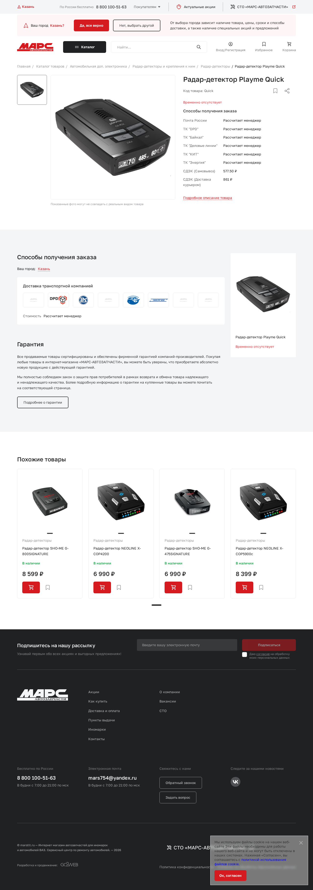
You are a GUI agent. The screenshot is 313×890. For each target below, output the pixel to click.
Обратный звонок (181, 783)
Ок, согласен (230, 875)
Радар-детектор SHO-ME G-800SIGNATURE (45, 551)
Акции (93, 692)
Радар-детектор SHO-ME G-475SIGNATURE (188, 551)
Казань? (57, 25)
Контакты (96, 739)
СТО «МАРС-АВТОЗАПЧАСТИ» (262, 7)
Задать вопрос (178, 797)
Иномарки (97, 729)
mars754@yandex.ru (112, 778)
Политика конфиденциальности (186, 867)
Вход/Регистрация (230, 50)
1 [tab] (156, 605)
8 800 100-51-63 (111, 6)
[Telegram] (262, 97)
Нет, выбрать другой (136, 25)
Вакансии (167, 701)
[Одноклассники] (277, 97)
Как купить (97, 701)
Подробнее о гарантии (42, 402)
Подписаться (269, 645)
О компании (169, 692)
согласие (263, 654)
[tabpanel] (49, 533)
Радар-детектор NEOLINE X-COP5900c (259, 551)
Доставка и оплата (104, 711)
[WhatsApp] (285, 97)
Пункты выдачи (101, 720)
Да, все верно (91, 25)
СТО (163, 711)
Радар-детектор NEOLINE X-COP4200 (117, 551)
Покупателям (145, 7)
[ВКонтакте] (270, 97)
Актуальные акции (199, 7)
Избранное (264, 50)
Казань (44, 269)
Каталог (88, 47)
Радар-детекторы (37, 540)
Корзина (289, 50)
